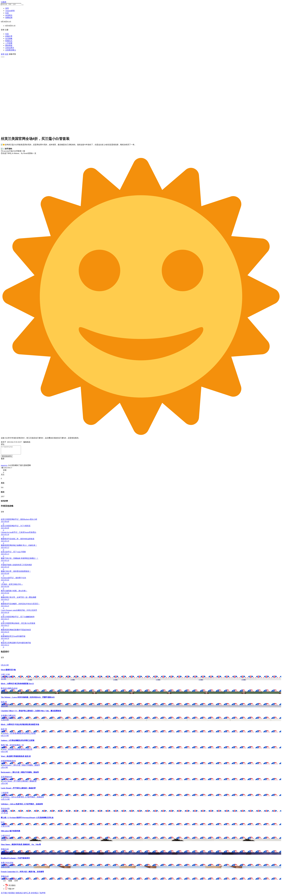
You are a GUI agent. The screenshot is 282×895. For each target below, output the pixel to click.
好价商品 (34, 893)
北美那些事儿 (10, 50)
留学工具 (26, 893)
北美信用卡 (9, 48)
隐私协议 (19, 893)
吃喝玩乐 (8, 41)
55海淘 (3, 2)
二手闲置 (8, 43)
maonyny (4, 465)
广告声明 (41, 893)
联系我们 (11, 893)
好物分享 (8, 36)
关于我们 (4, 893)
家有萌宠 (8, 45)
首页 (2, 54)
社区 (7, 34)
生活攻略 (8, 38)
